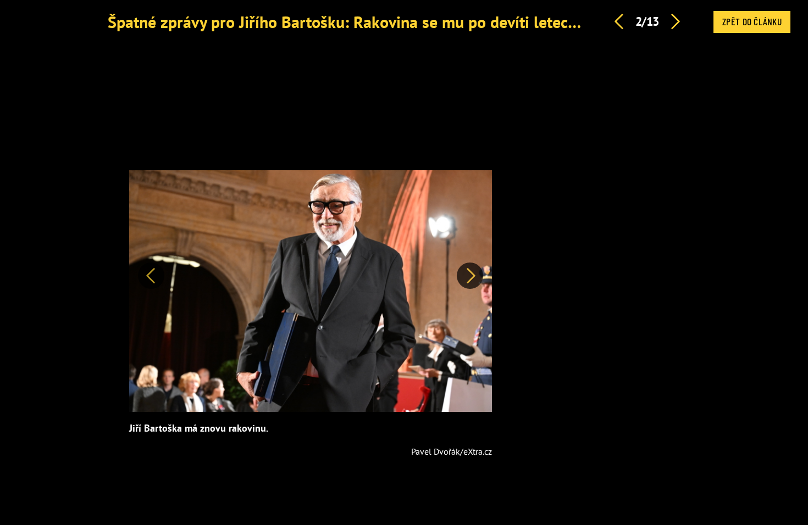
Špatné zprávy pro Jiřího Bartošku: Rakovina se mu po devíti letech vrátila (367, 21)
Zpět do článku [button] (752, 21)
